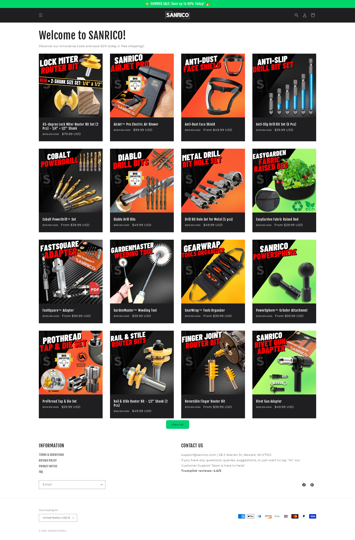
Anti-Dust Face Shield (200, 124)
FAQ (41, 472)
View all (178, 424)
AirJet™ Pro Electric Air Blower (136, 124)
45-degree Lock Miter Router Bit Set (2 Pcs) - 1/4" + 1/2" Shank (71, 126)
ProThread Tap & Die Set (60, 401)
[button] (41, 15)
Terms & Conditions (51, 455)
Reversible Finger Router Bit (205, 401)
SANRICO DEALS (57, 530)
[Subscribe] (101, 484)
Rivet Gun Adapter (269, 401)
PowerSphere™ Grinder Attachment (282, 310)
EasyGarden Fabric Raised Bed (277, 219)
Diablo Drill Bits (125, 219)
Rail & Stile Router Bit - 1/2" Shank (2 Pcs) (141, 403)
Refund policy (48, 460)
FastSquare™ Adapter (58, 310)
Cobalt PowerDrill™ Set (59, 219)
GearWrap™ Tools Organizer (205, 310)
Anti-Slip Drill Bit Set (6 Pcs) (276, 124)
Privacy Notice (48, 466)
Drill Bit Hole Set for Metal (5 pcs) (209, 219)
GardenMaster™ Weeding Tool (135, 310)
